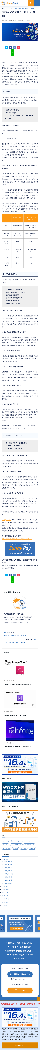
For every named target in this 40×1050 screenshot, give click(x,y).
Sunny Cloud (6, 520)
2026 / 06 (8, 868)
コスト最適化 (16, 844)
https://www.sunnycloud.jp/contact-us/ (17, 539)
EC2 (16, 841)
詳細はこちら (20, 1045)
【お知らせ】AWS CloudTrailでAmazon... (17, 684)
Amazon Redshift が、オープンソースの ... (17, 715)
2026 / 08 (8, 861)
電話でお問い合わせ (22, 974)
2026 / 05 (8, 871)
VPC (23, 848)
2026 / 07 (8, 864)
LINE (12, 52)
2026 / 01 (8, 883)
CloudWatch (29, 844)
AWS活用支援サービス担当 (14, 614)
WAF (32, 848)
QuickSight (26, 841)
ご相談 (22, 990)
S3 (15, 848)
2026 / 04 (8, 874)
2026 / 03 (8, 877)
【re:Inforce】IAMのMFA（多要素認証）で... (18, 746)
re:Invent (6, 841)
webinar (6, 848)
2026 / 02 (8, 880)
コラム (28, 20)
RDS (5, 844)
